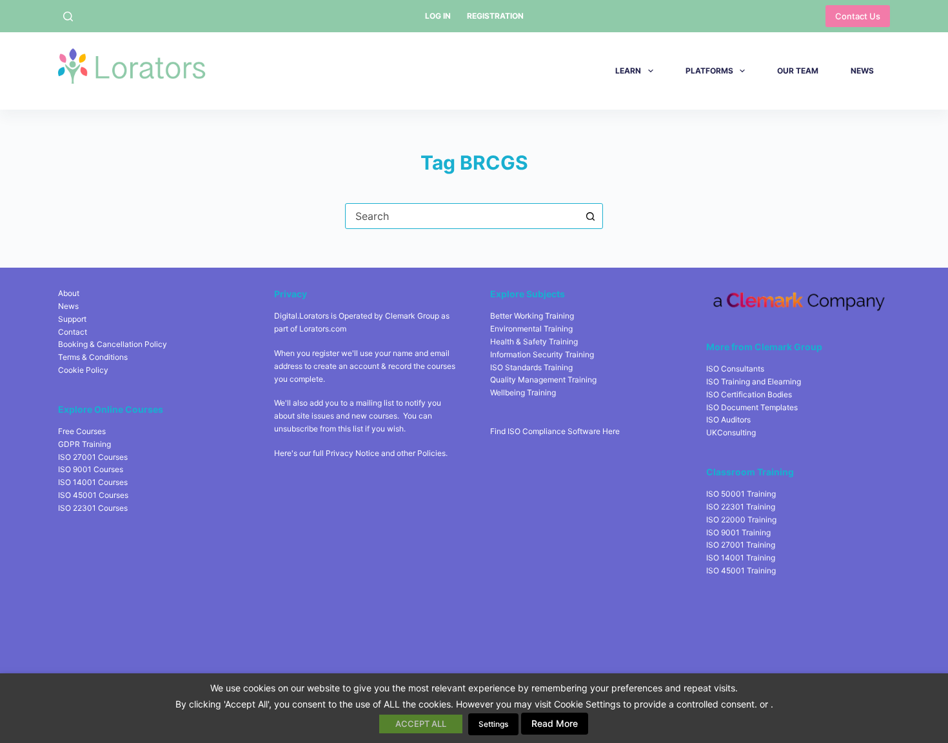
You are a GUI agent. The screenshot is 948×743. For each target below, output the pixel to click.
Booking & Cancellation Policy (112, 344)
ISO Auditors (728, 419)
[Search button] (590, 216)
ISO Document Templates (752, 407)
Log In (438, 16)
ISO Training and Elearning (753, 381)
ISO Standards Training (531, 367)
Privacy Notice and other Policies (386, 453)
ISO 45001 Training (741, 570)
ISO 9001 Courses (90, 469)
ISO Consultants (735, 368)
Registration (495, 16)
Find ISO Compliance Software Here (555, 431)
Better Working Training (532, 316)
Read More (554, 723)
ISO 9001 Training (738, 532)
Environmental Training (531, 328)
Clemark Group (412, 316)
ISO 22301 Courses (93, 508)
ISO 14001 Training (740, 557)
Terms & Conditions (93, 357)
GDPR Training (84, 444)
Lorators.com (322, 328)
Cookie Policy (83, 370)
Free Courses (82, 431)
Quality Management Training (543, 379)
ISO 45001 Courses (93, 495)
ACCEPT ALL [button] (420, 723)
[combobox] (462, 216)
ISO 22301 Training (740, 506)
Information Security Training (542, 354)
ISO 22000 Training (741, 519)
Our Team (797, 70)
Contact (72, 332)
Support (72, 319)
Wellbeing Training (523, 392)
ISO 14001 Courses (93, 482)
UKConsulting (731, 432)
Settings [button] (493, 724)
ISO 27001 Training (740, 545)
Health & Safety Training (534, 341)
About (68, 293)
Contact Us (857, 16)
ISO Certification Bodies (749, 394)
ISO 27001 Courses (93, 457)
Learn (628, 70)
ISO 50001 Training (741, 494)
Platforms (709, 70)
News (862, 70)
